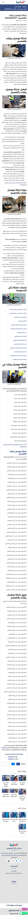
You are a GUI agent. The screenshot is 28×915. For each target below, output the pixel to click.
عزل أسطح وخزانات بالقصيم (20, 340)
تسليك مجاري (17, 6)
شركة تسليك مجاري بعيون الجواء (22, 798)
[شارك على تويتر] (13, 764)
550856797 (11, 756)
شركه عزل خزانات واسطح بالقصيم (18, 328)
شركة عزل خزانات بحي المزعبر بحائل (18, 309)
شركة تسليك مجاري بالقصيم (20, 359)
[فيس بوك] (20, 861)
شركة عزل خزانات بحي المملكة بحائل (18, 313)
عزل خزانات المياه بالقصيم (20, 344)
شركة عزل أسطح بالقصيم (20, 351)
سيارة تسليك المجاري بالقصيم (6, 784)
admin (25, 20)
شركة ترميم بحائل (22, 321)
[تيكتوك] (9, 861)
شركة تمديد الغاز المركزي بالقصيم (18, 347)
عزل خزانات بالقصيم (22, 332)
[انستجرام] (13, 861)
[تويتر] (16, 861)
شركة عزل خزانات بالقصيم (20, 336)
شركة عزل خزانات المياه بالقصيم (19, 324)
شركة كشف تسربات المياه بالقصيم (18, 355)
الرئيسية (24, 6)
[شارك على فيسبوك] (18, 764)
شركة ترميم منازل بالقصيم (20, 317)
